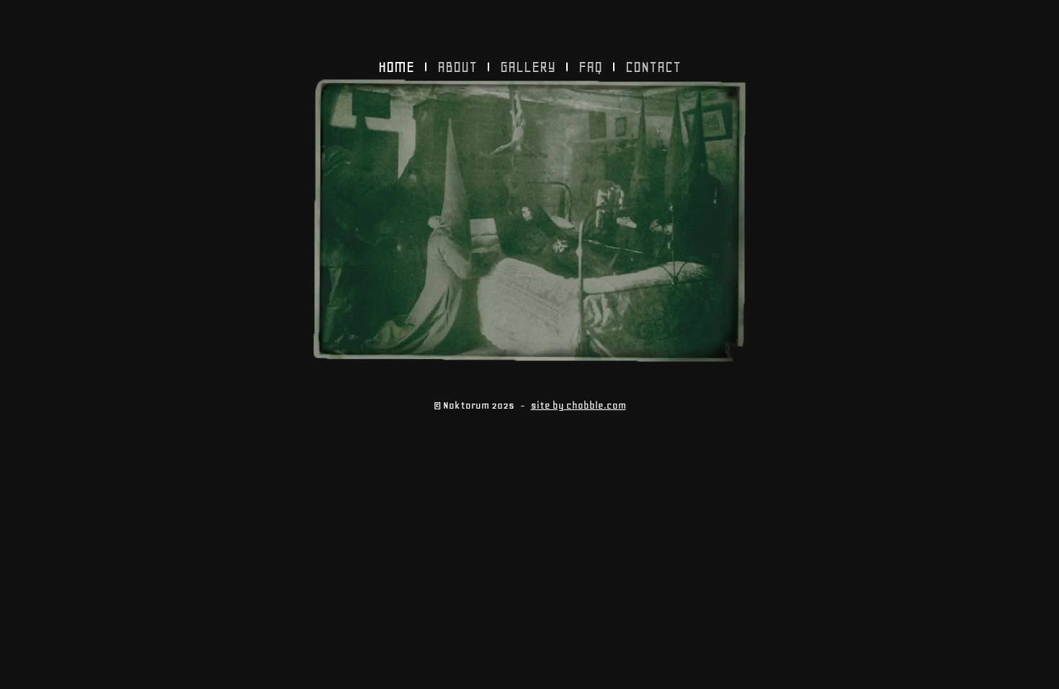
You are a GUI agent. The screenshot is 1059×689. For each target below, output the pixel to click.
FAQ (590, 67)
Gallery (527, 67)
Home (396, 67)
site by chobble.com (578, 405)
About (457, 67)
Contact (653, 67)
